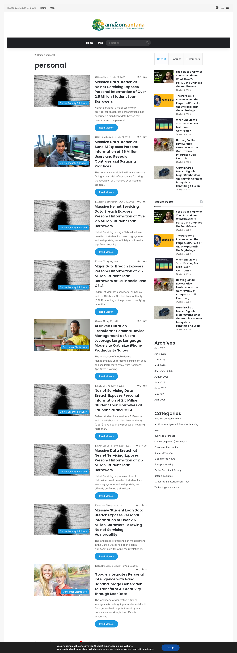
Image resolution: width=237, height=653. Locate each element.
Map (52, 7)
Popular (176, 59)
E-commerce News (164, 458)
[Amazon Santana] (118, 24)
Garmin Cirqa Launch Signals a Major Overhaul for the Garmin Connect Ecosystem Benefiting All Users (189, 177)
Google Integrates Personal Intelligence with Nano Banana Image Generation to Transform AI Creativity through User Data (119, 584)
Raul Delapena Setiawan (109, 566)
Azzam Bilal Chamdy (107, 201)
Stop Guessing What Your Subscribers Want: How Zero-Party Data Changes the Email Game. (189, 79)
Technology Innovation (166, 487)
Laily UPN (102, 386)
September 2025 (163, 371)
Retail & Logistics (163, 475)
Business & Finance (164, 435)
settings (149, 649)
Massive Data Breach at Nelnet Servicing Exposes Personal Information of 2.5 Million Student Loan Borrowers (119, 460)
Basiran (101, 505)
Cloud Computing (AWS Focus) (171, 441)
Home (43, 7)
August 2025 (161, 376)
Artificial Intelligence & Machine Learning (176, 424)
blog (156, 430)
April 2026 (160, 365)
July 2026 (159, 348)
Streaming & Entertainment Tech (171, 481)
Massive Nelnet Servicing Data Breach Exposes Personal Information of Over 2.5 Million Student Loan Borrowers (120, 216)
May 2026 (159, 359)
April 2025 (160, 399)
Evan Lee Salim (104, 445)
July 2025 (159, 382)
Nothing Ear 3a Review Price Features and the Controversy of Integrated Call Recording (187, 149)
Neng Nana (102, 77)
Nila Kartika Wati (105, 137)
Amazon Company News (167, 418)
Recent (161, 59)
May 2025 (159, 393)
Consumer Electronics (166, 447)
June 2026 (160, 353)
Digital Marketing (163, 453)
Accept (170, 647)
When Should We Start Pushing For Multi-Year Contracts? (187, 125)
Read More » (106, 127)
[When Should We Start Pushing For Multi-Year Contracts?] (163, 124)
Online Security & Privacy (167, 470)
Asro (99, 261)
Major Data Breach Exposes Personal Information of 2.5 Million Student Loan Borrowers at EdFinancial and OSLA (120, 276)
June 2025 (160, 388)
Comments (193, 59)
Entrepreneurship (163, 464)
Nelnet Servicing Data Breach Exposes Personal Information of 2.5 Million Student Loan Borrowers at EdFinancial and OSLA (118, 400)
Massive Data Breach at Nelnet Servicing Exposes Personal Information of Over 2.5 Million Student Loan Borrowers (120, 92)
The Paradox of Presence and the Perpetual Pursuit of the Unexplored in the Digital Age (189, 103)
